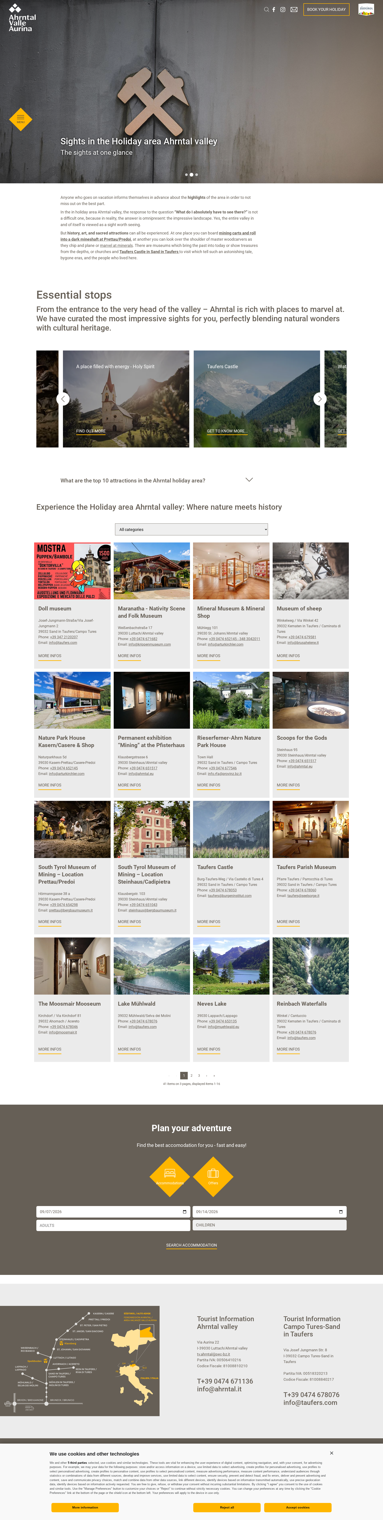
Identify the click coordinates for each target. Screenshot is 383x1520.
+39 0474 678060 (302, 890)
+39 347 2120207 (64, 637)
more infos (49, 655)
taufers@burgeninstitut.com (230, 896)
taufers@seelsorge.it (303, 896)
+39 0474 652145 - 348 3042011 (234, 639)
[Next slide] (320, 399)
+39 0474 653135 (223, 1021)
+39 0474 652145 (64, 768)
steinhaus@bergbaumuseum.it (152, 910)
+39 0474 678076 (143, 1021)
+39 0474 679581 (302, 637)
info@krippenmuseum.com (150, 644)
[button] (331, 1453)
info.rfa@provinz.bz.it (225, 774)
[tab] (186, 174)
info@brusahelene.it (303, 643)
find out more (91, 431)
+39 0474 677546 (223, 768)
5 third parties (77, 1462)
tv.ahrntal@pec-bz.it (213, 1354)
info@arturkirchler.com (225, 644)
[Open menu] (20, 117)
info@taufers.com (63, 643)
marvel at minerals (116, 245)
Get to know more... (227, 431)
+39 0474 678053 (223, 890)
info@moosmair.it (63, 1032)
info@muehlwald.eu (223, 1027)
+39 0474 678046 (64, 1027)
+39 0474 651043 (143, 905)
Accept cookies (298, 1507)
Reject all (227, 1507)
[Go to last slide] (63, 399)
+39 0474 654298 (64, 905)
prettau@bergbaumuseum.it (71, 910)
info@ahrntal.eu (141, 774)
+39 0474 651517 (143, 768)
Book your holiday (326, 9)
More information (85, 1507)
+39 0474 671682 (143, 639)
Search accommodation (191, 1245)
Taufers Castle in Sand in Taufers (149, 251)
